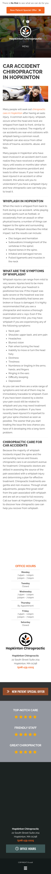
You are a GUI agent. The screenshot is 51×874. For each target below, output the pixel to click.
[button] (25, 691)
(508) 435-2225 (25, 667)
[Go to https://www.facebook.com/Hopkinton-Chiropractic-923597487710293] (23, 22)
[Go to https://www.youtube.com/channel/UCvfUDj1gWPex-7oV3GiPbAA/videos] (27, 22)
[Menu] (25, 868)
